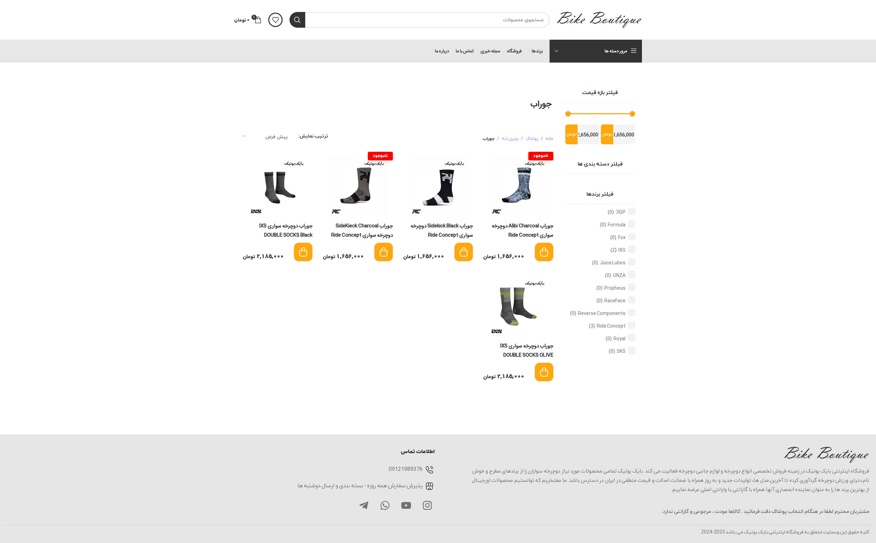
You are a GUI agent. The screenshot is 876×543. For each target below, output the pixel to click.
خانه (549, 139)
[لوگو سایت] (599, 19)
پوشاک (532, 139)
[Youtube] (406, 505)
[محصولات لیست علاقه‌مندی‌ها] (275, 20)
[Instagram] (427, 505)
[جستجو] (297, 20)
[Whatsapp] (385, 505)
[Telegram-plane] (364, 505)
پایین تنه (510, 139)
